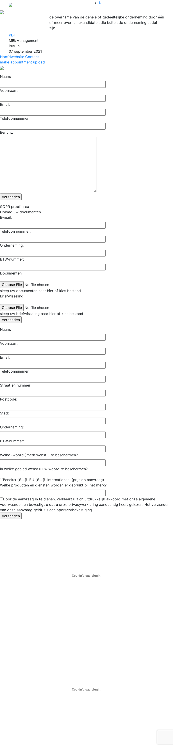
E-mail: (6, 217)
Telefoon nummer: (15, 231)
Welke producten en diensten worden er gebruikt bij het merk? (53, 485)
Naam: (5, 76)
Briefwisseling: (12, 296)
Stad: (4, 413)
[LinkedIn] (26, 16)
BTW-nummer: (12, 259)
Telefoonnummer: (15, 118)
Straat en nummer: (15, 385)
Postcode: (8, 399)
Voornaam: (9, 90)
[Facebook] (26, 25)
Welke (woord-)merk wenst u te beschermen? (39, 455)
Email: (5, 104)
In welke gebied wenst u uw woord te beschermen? (44, 469)
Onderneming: (12, 245)
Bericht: (6, 132)
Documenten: (11, 273)
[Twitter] (26, 21)
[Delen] (26, 30)
